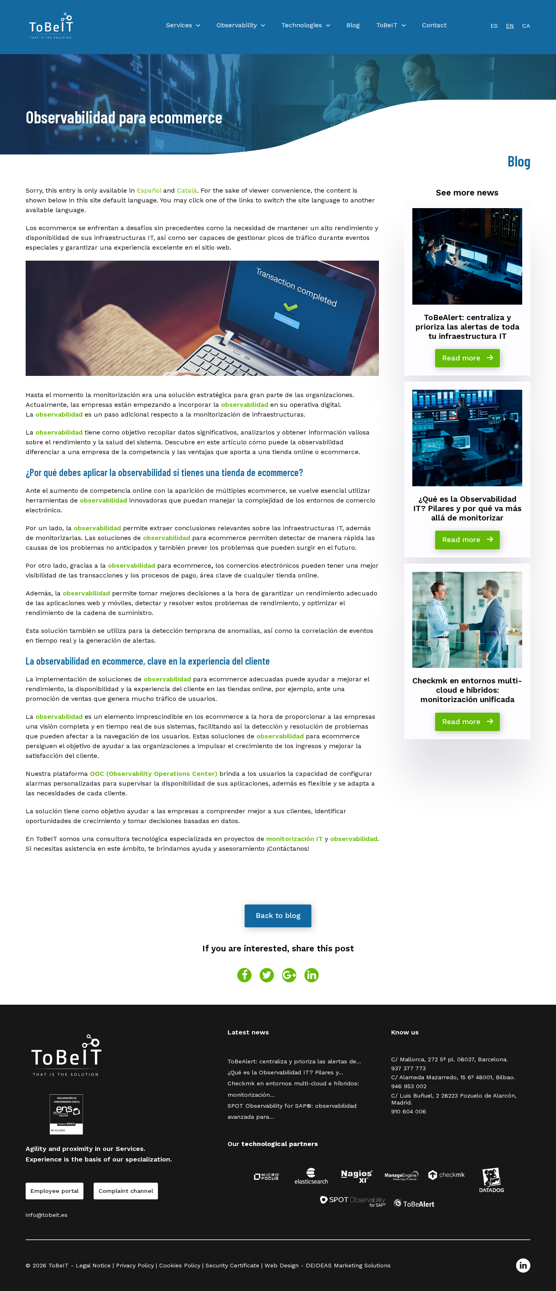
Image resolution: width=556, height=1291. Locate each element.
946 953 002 (409, 1086)
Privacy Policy (135, 1265)
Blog (353, 25)
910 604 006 (408, 1111)
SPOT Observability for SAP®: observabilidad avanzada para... (292, 1111)
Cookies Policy (179, 1265)
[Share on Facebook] (244, 975)
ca (526, 25)
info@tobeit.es (47, 1215)
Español (149, 190)
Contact (434, 25)
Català (187, 190)
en (510, 25)
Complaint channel (126, 1191)
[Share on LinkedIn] (311, 975)
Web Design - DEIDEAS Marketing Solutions (328, 1265)
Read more (462, 358)
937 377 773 (408, 1068)
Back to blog (278, 915)
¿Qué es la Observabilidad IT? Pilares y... (285, 1072)
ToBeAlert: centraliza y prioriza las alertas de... (294, 1061)
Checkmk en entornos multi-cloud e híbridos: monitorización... (293, 1089)
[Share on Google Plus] (289, 975)
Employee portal (55, 1191)
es (494, 25)
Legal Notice (93, 1265)
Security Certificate (232, 1265)
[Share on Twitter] (267, 975)
